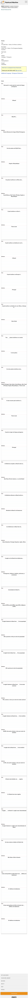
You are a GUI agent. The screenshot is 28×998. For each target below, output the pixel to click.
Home (2, 6)
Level (2, 59)
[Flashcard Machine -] (9, 3)
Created (2, 63)
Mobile (2, 989)
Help (2, 986)
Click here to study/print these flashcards (11, 67)
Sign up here (18, 70)
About (2, 983)
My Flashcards (4, 975)
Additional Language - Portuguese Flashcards (12, 73)
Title (2, 43)
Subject (2, 55)
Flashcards (7, 6)
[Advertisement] (14, 25)
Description (3, 46)
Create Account (14, 993)
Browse (3, 980)
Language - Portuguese (14, 6)
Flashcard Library (5, 978)
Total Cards (3, 51)
